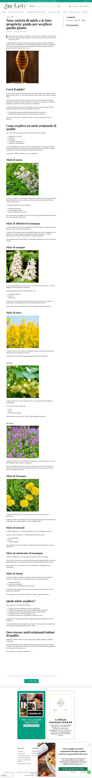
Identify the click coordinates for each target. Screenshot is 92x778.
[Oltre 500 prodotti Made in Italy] (31, 705)
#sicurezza (54, 733)
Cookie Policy (35, 755)
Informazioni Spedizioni (24, 758)
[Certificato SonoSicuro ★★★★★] (61, 705)
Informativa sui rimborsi (24, 763)
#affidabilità (66, 732)
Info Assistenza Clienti (24, 755)
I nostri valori (21, 753)
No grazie (73, 772)
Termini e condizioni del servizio (24, 760)
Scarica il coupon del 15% (31, 725)
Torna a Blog (32, 681)
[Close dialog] (89, 744)
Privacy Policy (36, 753)
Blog (12, 17)
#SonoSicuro (53, 730)
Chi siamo (20, 751)
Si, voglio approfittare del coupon (73, 769)
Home (7, 17)
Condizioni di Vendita (29, 775)
